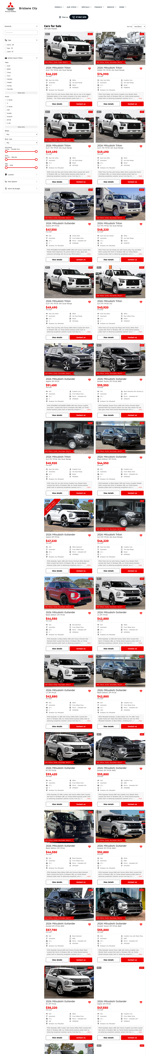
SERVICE (110, 7)
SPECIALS (85, 7)
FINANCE (98, 7)
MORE (121, 7)
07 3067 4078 (81, 17)
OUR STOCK (71, 7)
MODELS (58, 7)
